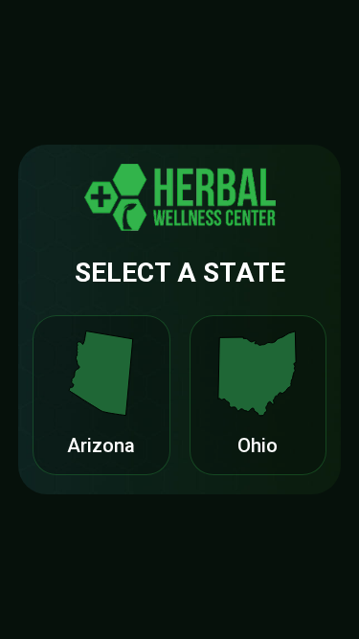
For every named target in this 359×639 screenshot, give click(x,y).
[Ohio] (257, 374)
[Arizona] (101, 374)
